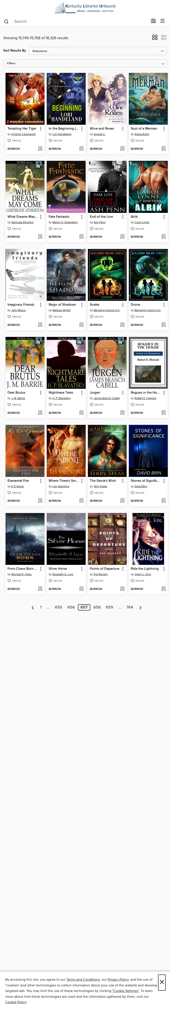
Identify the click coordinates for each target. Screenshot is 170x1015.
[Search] (6, 21)
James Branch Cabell (107, 398)
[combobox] (75, 21)
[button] (155, 39)
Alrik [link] (134, 217)
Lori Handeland (61, 134)
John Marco (18, 310)
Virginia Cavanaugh (23, 134)
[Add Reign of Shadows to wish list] (81, 325)
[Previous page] (33, 607)
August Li (99, 134)
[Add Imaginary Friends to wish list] (40, 325)
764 (129, 607)
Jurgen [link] (95, 393)
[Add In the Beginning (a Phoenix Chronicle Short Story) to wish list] (81, 149)
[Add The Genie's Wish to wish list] (122, 501)
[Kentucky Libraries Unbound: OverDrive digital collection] (85, 8)
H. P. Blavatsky (61, 398)
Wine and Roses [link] (102, 129)
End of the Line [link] (101, 217)
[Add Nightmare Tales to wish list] (81, 413)
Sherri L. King (143, 574)
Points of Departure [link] (104, 569)
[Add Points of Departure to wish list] (122, 589)
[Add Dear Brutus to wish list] (40, 413)
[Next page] (140, 607)
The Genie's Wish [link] (103, 481)
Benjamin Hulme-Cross (108, 310)
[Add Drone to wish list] (163, 325)
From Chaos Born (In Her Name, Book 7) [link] (23, 569)
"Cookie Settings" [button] (125, 991)
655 (58, 607)
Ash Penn (100, 222)
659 (109, 607)
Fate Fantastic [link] (59, 217)
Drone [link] (135, 305)
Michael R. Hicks (21, 574)
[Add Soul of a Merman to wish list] (163, 149)
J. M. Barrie (18, 398)
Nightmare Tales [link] (61, 393)
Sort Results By (14, 51)
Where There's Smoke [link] (64, 481)
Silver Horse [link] (58, 569)
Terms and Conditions (83, 979)
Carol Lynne (142, 222)
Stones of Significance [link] (146, 481)
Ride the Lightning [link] (145, 569)
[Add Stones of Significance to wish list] (163, 501)
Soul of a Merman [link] (144, 129)
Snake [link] (94, 305)
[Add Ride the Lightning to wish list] (163, 589)
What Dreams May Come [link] (23, 217)
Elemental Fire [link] (18, 481)
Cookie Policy (15, 1002)
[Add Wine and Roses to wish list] (122, 149)
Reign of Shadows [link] (62, 305)
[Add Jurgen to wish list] (122, 413)
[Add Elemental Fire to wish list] (40, 501)
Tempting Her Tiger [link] (22, 129)
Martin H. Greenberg (64, 222)
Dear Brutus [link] (16, 393)
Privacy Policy (118, 979)
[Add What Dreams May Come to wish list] (40, 237)
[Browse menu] (162, 21)
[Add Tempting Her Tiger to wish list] (40, 149)
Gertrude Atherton (22, 222)
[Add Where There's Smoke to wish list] (81, 501)
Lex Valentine (60, 486)
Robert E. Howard (145, 398)
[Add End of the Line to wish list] (122, 237)
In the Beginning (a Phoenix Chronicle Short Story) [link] (64, 129)
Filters (11, 63)
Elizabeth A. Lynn (62, 574)
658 (96, 607)
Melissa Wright (61, 310)
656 (71, 607)
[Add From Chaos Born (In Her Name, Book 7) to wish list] (40, 589)
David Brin (141, 486)
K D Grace (17, 486)
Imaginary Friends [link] (21, 305)
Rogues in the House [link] (146, 393)
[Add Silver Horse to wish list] (81, 589)
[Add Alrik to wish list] (163, 237)
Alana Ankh (142, 134)
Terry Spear (100, 486)
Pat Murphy (101, 574)
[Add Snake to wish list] (122, 325)
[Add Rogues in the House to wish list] (163, 413)
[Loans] (153, 22)
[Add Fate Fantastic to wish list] (81, 237)
